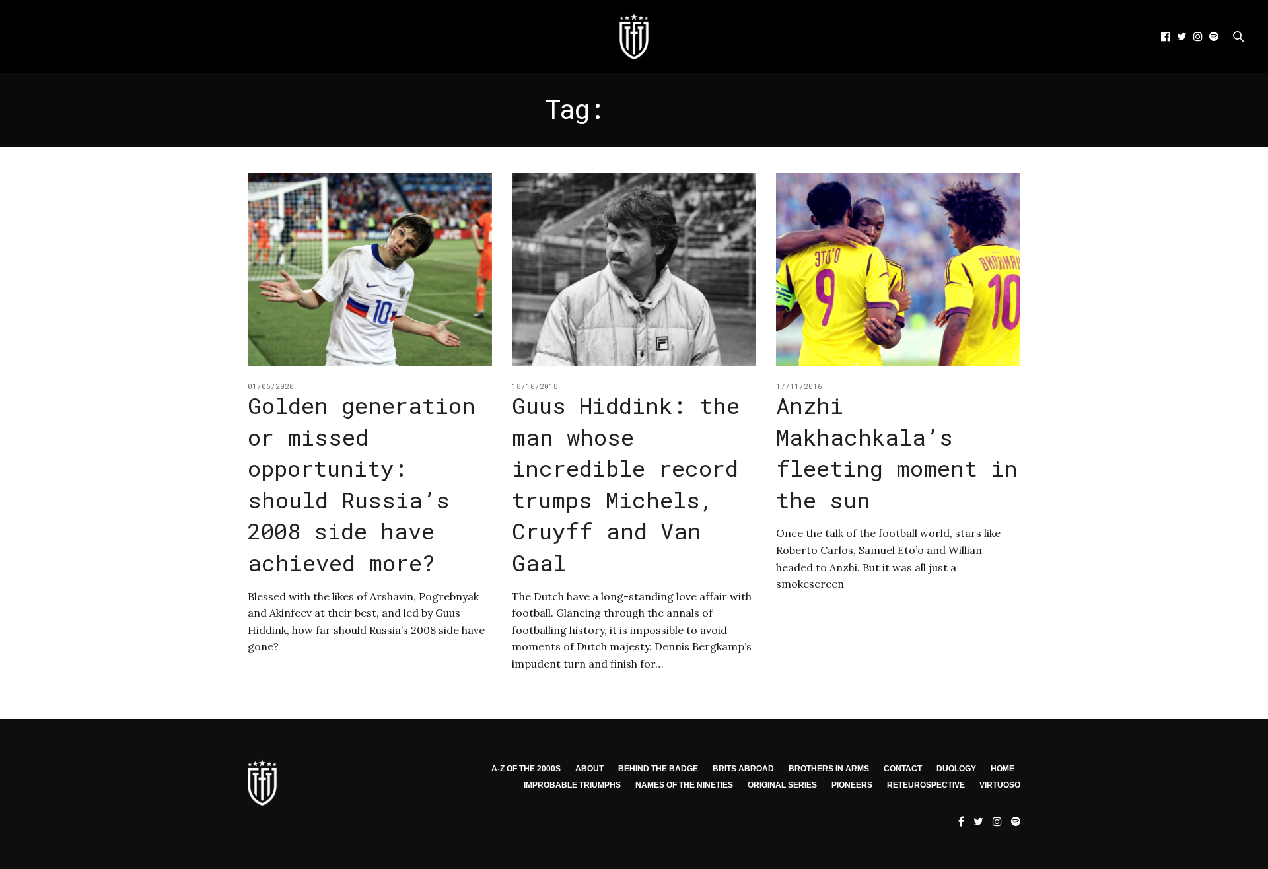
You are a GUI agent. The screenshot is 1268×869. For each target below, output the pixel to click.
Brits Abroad (743, 768)
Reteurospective (926, 785)
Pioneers (851, 785)
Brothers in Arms (829, 768)
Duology (956, 768)
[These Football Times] (634, 36)
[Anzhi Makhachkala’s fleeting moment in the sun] (898, 269)
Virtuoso (999, 785)
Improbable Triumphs (572, 785)
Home (1002, 768)
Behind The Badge (658, 768)
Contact (903, 768)
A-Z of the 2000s (526, 768)
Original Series (782, 785)
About (589, 768)
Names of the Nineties (684, 785)
